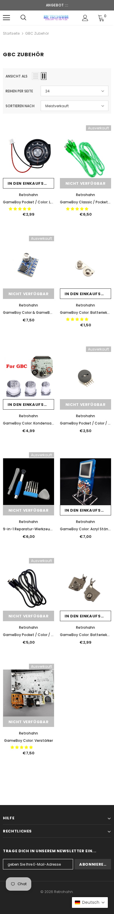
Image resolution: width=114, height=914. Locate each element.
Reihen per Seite (19, 91)
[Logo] (56, 17)
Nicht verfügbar (85, 183)
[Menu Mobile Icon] (6, 17)
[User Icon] (85, 18)
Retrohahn (28, 194)
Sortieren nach (20, 105)
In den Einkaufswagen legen (31, 183)
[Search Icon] (23, 18)
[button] (20, 208)
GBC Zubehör (37, 33)
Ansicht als (16, 76)
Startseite (11, 33)
